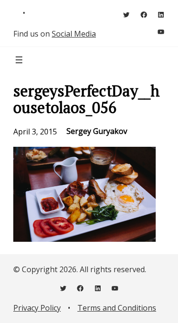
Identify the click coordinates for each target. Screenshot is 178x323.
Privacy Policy (37, 308)
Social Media (74, 33)
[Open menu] (19, 60)
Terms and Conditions (116, 308)
